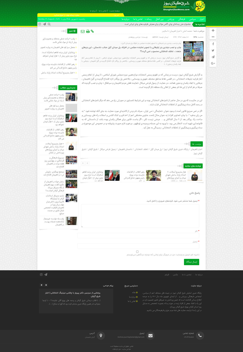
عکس (175, 274)
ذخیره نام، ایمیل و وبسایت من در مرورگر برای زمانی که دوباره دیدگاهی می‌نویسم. (162, 254)
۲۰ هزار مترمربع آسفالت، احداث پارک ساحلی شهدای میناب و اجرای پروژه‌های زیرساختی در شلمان (175, 176)
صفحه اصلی (187, 31)
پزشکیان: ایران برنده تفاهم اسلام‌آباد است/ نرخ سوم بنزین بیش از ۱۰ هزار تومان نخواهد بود (92, 176)
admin (155, 37)
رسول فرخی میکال (108, 149)
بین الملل (159, 19)
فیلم (167, 274)
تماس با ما (137, 19)
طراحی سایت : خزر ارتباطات (121, 349)
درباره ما (125, 19)
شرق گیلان (92, 149)
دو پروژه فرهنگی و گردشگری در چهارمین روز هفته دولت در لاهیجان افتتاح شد (54, 162)
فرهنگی (181, 19)
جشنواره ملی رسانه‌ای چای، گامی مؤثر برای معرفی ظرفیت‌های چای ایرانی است (157, 24)
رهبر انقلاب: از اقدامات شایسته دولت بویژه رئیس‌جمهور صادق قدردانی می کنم (134, 176)
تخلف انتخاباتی (141, 149)
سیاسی (192, 19)
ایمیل (195, 241)
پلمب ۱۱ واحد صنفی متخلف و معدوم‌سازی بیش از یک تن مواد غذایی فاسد (60, 40)
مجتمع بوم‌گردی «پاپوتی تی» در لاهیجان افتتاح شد (53, 173)
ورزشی (170, 19)
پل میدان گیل (156, 149)
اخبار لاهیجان (175, 31)
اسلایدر (165, 31)
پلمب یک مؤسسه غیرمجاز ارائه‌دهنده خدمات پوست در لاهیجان (54, 222)
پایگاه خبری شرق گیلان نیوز (176, 149)
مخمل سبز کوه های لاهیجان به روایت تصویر (57, 47)
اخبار (202, 19)
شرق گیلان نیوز (186, 75)
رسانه (149, 19)
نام (196, 231)
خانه (134, 292)
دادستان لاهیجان (125, 149)
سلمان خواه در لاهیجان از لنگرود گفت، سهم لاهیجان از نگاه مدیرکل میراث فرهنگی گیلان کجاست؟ (54, 186)
